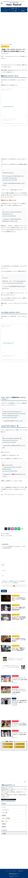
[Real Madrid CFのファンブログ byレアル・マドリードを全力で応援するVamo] (14, 4)
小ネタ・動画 (14, 10)
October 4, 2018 (14, 221)
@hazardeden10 (15, 411)
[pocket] (12, 528)
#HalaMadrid (8, 469)
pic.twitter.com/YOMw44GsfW (9, 471)
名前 (3, 564)
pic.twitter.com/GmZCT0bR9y (9, 417)
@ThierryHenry (14, 440)
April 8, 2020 (5, 288)
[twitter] (6, 528)
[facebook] (9, 528)
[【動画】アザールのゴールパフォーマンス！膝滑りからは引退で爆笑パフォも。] (15, 528)
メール (3, 570)
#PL (8, 178)
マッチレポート (5, 10)
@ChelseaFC (9, 176)
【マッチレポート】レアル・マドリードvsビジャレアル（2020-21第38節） (19, 679)
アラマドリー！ (14, 874)
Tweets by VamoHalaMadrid (8, 801)
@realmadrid (22, 413)
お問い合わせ (20, 870)
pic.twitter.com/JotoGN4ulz (9, 442)
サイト (3, 575)
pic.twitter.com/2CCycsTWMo (9, 180)
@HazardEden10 (6, 214)
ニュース (23, 8)
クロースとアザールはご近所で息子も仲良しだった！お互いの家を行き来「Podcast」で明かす (18, 618)
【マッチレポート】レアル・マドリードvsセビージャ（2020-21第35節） (19, 734)
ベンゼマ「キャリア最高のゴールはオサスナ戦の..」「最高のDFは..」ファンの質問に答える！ (18, 649)
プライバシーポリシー (13, 870)
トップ (5, 8)
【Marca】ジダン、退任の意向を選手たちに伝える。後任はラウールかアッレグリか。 (19, 702)
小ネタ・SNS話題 (5, 533)
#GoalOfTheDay (13, 178)
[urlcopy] (22, 528)
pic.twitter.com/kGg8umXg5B (16, 283)
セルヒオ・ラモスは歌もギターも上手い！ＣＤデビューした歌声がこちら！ (18, 599)
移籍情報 (23, 10)
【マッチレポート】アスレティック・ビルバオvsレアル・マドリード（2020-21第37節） (19, 691)
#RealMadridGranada (13, 415)
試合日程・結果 (14, 8)
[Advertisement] (14, 28)
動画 (10, 535)
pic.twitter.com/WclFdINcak (9, 215)
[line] (19, 528)
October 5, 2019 (19, 420)
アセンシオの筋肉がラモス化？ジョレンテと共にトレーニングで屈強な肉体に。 (18, 639)
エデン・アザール (5, 535)
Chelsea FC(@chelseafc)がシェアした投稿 (11, 123)
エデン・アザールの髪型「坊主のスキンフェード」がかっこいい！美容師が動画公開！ (18, 608)
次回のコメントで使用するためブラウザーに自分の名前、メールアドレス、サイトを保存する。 (13, 582)
